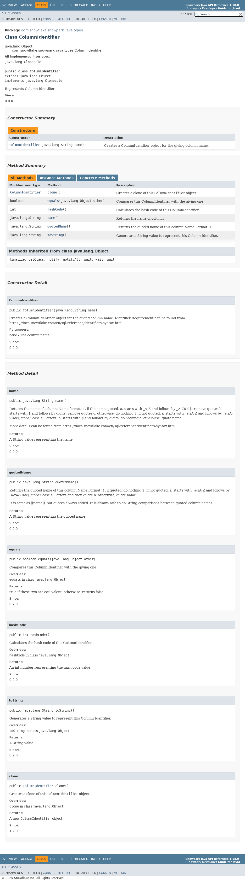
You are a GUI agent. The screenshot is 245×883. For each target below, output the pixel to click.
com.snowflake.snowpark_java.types (52, 30)
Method (63, 19)
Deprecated (78, 5)
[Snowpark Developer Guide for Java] (212, 8)
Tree (63, 5)
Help (107, 5)
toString (55, 235)
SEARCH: (187, 14)
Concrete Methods (97, 178)
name (51, 218)
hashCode (55, 209)
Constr (49, 19)
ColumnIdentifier (24, 145)
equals (53, 201)
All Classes (11, 13)
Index (95, 5)
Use (53, 5)
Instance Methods (56, 178)
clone (52, 192)
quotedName (57, 226)
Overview (9, 5)
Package (26, 5)
